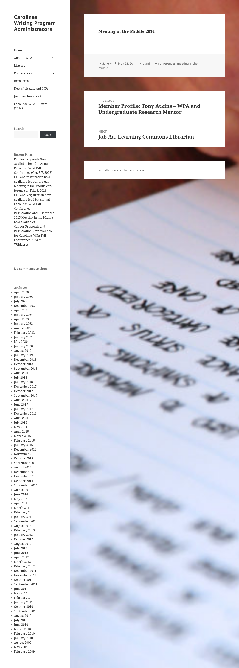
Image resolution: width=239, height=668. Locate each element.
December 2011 (25, 571)
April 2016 (21, 431)
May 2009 (21, 647)
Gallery (107, 63)
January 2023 (23, 324)
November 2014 (25, 476)
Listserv (19, 65)
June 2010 (21, 625)
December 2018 (25, 359)
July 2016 (20, 422)
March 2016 (22, 436)
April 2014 (21, 503)
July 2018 (20, 377)
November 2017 (25, 386)
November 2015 (25, 454)
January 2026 (23, 297)
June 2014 (21, 494)
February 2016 (24, 440)
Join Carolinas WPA (27, 96)
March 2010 (22, 629)
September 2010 (25, 611)
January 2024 (23, 315)
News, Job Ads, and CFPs (31, 88)
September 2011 (25, 584)
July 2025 (20, 301)
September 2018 (25, 368)
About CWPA (23, 58)
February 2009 (24, 651)
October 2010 (23, 607)
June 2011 (21, 589)
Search (19, 129)
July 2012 (20, 548)
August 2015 (22, 467)
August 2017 (22, 400)
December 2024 (25, 306)
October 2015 (23, 458)
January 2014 (23, 517)
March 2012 (22, 562)
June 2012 (21, 553)
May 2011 (21, 593)
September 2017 (25, 395)
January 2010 (23, 638)
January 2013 (23, 535)
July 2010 (20, 620)
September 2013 (25, 521)
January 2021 (23, 337)
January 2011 (23, 602)
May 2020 (21, 342)
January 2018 (23, 382)
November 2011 (25, 575)
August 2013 (22, 526)
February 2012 (24, 566)
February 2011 (24, 598)
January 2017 (23, 409)
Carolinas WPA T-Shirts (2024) (30, 106)
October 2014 (23, 481)
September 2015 (25, 463)
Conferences (23, 73)
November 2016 (25, 413)
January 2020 (23, 346)
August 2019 (22, 351)
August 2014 (22, 490)
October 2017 (23, 391)
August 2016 (22, 418)
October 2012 (23, 539)
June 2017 (21, 404)
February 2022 (24, 333)
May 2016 (21, 427)
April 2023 (21, 319)
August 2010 (22, 616)
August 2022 (22, 328)
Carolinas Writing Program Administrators (35, 22)
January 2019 (23, 355)
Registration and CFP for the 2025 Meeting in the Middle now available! (34, 217)
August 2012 (22, 544)
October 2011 (23, 580)
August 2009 (22, 642)
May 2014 (21, 499)
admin (147, 63)
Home (18, 50)
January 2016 (23, 445)
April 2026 (21, 292)
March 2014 (22, 508)
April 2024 (21, 310)
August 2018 (22, 373)
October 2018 (23, 364)
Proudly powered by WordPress (121, 170)
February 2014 (24, 512)
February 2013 (24, 530)
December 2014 (25, 472)
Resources (21, 81)
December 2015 (25, 449)
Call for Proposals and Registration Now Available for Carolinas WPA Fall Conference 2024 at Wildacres (33, 235)
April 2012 (21, 557)
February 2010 (24, 634)
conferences (167, 63)
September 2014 (25, 485)
